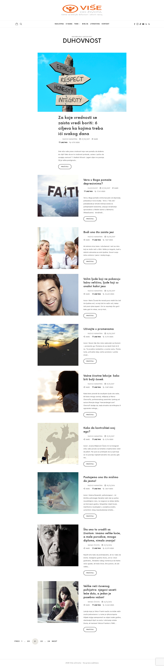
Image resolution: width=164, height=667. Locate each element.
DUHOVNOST (93, 188)
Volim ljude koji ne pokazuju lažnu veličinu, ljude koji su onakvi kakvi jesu (101, 282)
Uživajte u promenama (98, 329)
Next (54, 641)
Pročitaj (65, 166)
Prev (17, 641)
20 (28, 641)
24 (49, 641)
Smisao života (94, 545)
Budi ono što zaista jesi (98, 232)
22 (41, 641)
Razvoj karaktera (70, 139)
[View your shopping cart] (17, 23)
